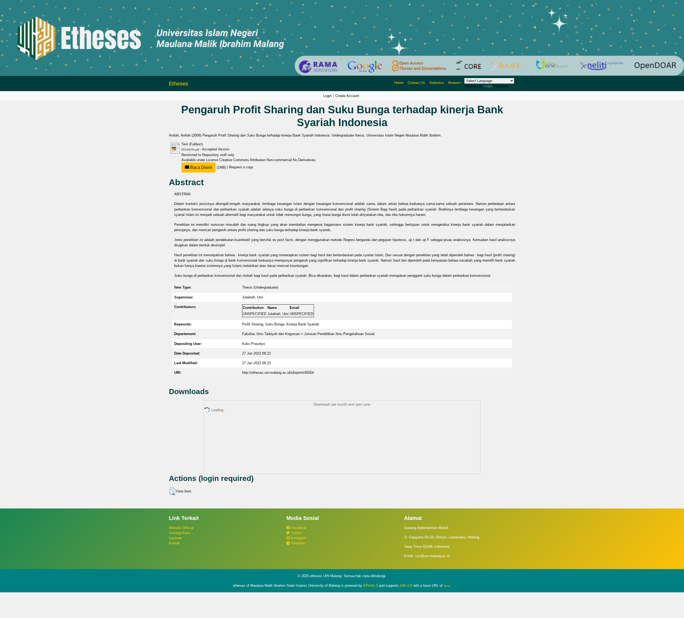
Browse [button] (454, 83)
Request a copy (241, 167)
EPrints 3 (370, 586)
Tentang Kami (179, 533)
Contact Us (416, 83)
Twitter (295, 533)
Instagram (298, 538)
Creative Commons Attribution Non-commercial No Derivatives (267, 160)
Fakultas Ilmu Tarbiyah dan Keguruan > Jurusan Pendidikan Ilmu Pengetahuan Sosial (308, 334)
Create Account (347, 96)
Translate (500, 86)
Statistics (436, 83)
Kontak (174, 543)
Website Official (181, 528)
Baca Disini (200, 167)
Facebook (298, 528)
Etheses (178, 84)
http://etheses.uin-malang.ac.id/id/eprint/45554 (278, 373)
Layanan (175, 538)
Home (398, 83)
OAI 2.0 (406, 586)
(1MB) (208, 167)
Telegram (297, 543)
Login (327, 96)
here (447, 585)
